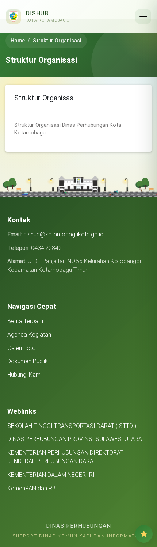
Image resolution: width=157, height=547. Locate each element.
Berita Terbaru (25, 321)
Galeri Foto (21, 348)
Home (18, 40)
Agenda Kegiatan (29, 334)
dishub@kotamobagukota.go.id (63, 234)
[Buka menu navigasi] (143, 16)
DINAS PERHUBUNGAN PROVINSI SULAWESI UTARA (74, 439)
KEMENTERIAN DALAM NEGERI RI (51, 474)
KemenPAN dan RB (31, 488)
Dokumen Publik (27, 361)
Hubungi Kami (24, 374)
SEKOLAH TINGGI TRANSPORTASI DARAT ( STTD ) (71, 425)
